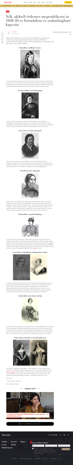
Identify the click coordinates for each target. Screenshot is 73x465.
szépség (17, 5)
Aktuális (25, 2)
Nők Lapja (8, 2)
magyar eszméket (10, 372)
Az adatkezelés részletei (39, 453)
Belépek (65, 5)
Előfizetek (68, 2)
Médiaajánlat (53, 458)
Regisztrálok (70, 5)
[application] (30, 405)
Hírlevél (60, 5)
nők (70, 32)
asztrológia (33, 5)
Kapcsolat (45, 458)
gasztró (47, 5)
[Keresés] (54, 6)
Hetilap (43, 2)
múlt (70, 34)
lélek (40, 5)
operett (35, 248)
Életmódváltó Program (7, 5)
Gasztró (38, 2)
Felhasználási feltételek (26, 458)
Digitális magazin (49, 2)
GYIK (60, 458)
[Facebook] (56, 6)
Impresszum (14, 458)
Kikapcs (34, 2)
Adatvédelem (37, 458)
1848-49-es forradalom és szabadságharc (60, 32)
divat (25, 5)
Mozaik (8, 11)
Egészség (30, 2)
